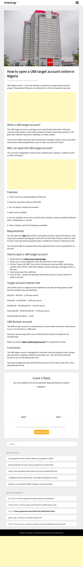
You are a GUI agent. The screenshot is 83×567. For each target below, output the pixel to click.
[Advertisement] (41, 107)
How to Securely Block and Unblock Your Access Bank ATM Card (32, 471)
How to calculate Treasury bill (30, 517)
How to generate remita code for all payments (36, 498)
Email (59, 417)
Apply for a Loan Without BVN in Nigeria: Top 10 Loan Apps (30, 484)
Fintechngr (10, 2)
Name (24, 417)
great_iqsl (12, 517)
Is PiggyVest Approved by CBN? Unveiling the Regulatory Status (33, 477)
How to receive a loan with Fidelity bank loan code (46, 524)
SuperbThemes (48, 533)
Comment (41, 387)
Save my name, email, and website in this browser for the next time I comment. (42, 427)
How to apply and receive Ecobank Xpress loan (38, 505)
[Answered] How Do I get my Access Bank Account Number (30, 465)
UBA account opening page (35, 259)
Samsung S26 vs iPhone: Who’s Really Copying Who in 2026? (30, 458)
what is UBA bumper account (34, 342)
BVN (24, 235)
